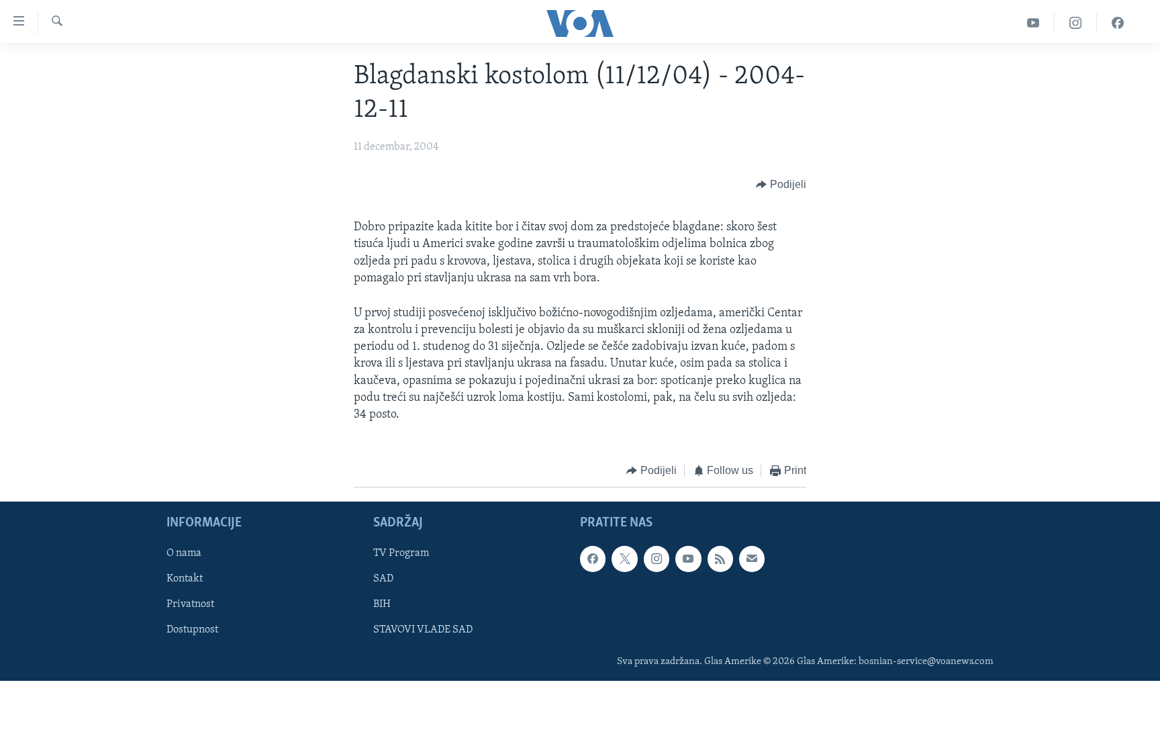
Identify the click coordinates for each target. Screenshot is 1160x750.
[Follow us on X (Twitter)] (624, 558)
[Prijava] (752, 558)
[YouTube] (1033, 23)
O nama (183, 553)
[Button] (781, 184)
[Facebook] (1118, 23)
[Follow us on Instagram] (656, 558)
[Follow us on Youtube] (688, 558)
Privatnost (190, 604)
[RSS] (720, 558)
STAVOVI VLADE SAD (423, 629)
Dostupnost (192, 629)
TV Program (401, 553)
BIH (382, 604)
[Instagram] (1076, 23)
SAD (383, 578)
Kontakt (184, 578)
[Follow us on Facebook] (593, 558)
